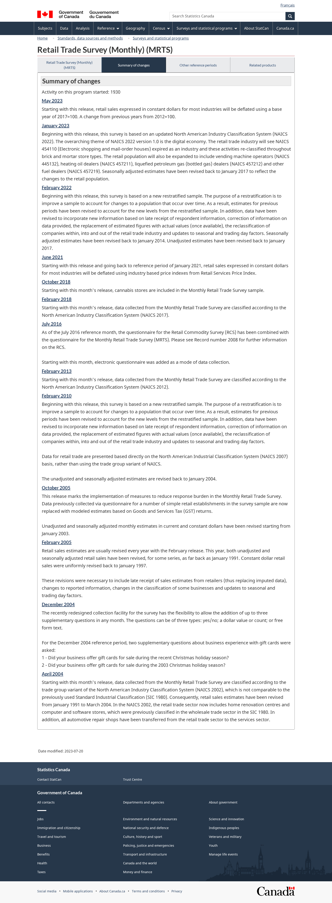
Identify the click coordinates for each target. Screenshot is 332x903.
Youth (213, 845)
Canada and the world (140, 863)
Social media (46, 891)
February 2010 (57, 395)
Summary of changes (134, 65)
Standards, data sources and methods (90, 38)
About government (223, 802)
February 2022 (57, 187)
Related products (262, 65)
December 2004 (58, 604)
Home (42, 38)
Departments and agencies (143, 802)
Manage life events (223, 854)
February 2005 (57, 542)
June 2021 (52, 257)
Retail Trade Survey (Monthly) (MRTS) (69, 65)
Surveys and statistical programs (161, 38)
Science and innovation (226, 819)
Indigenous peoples (224, 828)
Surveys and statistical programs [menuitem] (205, 28)
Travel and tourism (51, 836)
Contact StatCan (49, 779)
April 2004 (52, 673)
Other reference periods (198, 65)
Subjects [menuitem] (45, 28)
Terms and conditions (148, 891)
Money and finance (137, 872)
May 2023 (52, 100)
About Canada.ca (112, 891)
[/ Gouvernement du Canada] (78, 15)
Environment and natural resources (150, 819)
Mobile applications (78, 891)
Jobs (40, 819)
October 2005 (56, 487)
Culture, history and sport (142, 836)
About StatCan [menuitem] (256, 28)
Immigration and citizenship (58, 828)
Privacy (176, 891)
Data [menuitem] (64, 28)
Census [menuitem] (159, 28)
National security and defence (146, 828)
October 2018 (56, 281)
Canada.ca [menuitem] (285, 28)
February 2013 (57, 371)
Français (288, 5)
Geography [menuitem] (135, 28)
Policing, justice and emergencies (148, 845)
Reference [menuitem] (106, 28)
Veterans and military (225, 836)
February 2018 (57, 299)
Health (42, 863)
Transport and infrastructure (145, 854)
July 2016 (52, 323)
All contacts (46, 802)
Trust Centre (132, 779)
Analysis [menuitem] (83, 28)
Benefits (43, 854)
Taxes (41, 872)
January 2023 (55, 125)
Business (44, 845)
